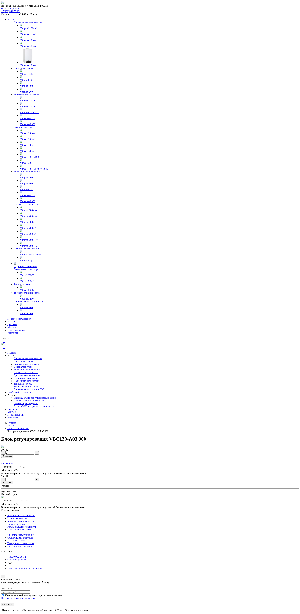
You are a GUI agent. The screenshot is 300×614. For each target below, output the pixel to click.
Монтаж (12, 327)
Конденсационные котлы (27, 94)
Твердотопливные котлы (27, 292)
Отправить (7, 604)
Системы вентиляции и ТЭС (29, 301)
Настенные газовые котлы (28, 22)
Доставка (12, 324)
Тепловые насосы (23, 284)
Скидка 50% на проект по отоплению (34, 406)
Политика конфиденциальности (25, 568)
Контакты (13, 332)
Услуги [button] (5, 485)
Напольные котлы (23, 68)
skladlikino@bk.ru (10, 8)
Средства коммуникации (27, 248)
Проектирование (16, 330)
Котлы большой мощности (28, 171)
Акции (11, 321)
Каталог (12, 19)
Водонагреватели (23, 127)
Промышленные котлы (26, 204)
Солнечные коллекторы (26, 269)
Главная (12, 352)
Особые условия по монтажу (29, 400)
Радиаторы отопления (25, 378)
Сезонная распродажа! (26, 403)
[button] (2, 573)
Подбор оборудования (19, 318)
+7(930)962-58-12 (10, 11)
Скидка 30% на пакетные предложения (35, 397)
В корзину (7, 456)
